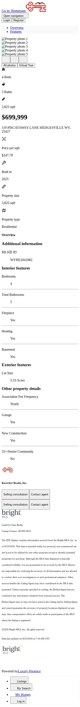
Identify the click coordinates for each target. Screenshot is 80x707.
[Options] (6, 59)
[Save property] (14, 59)
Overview (17, 28)
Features (16, 31)
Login (6, 20)
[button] (40, 39)
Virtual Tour (26, 65)
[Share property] (23, 59)
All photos (9, 65)
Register (18, 20)
